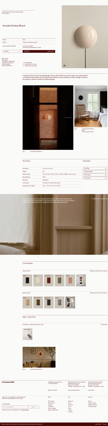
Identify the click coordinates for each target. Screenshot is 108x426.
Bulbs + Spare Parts (7, 65)
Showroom (53, 2)
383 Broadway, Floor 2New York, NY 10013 (74, 384)
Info (75, 2)
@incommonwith (52, 390)
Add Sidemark (28, 62)
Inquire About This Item (31, 64)
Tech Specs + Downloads (8, 61)
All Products (51, 401)
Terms (69, 408)
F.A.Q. (69, 403)
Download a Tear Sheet (31, 66)
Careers (70, 410)
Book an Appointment (74, 390)
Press (69, 406)
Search (85, 2)
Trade (80, 2)
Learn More (98, 424)
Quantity (6, 51)
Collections (41, 2)
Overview (5, 58)
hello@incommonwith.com (55, 382)
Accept (105, 424)
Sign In (100, 2)
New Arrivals (51, 403)
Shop (31, 2)
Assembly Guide (88, 171)
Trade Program (92, 403)
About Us (70, 401)
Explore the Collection (8, 62)
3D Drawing (87, 178)
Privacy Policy (25, 410)
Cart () (105, 2)
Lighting (50, 404)
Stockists (70, 404)
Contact (70, 412)
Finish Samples (6, 64)
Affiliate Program (92, 404)
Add (28, 280)
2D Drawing (87, 174)
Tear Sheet (87, 168)
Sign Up (33, 407)
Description (5, 60)
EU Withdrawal (92, 406)
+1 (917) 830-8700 (52, 383)
